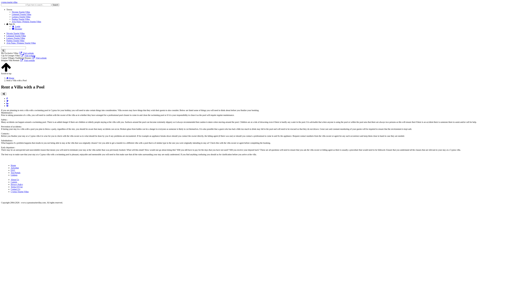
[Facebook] (7, 98)
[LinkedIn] (7, 103)
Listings (14, 175)
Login (17, 26)
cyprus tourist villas (9, 2)
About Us (15, 179)
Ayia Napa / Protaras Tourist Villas (26, 21)
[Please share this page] (3, 93)
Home (13, 165)
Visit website (28, 53)
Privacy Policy (17, 184)
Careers (14, 182)
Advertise (15, 168)
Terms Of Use (17, 187)
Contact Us (15, 189)
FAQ (13, 170)
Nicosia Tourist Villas (21, 12)
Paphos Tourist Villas (21, 19)
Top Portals (15, 173)
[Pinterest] (7, 106)
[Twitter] (7, 101)
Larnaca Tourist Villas (21, 17)
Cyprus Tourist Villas (20, 192)
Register (18, 29)
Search (55, 5)
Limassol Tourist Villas (21, 14)
